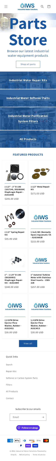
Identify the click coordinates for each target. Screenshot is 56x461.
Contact (10, 398)
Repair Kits (11, 371)
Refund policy (24, 455)
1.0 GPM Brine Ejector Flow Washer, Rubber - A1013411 (13, 324)
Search (9, 364)
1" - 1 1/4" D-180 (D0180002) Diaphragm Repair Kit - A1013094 (13, 278)
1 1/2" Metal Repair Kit (40, 188)
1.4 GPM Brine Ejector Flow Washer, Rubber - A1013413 (39, 324)
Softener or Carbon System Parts (22, 378)
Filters (9, 384)
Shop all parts (28, 64)
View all (28, 343)
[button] (6, 6)
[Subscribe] (43, 417)
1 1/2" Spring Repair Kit (14, 233)
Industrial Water (28, 80)
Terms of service (39, 455)
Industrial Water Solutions (26, 451)
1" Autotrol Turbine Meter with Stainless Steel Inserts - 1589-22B (41, 278)
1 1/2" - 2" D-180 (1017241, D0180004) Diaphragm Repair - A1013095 (15, 190)
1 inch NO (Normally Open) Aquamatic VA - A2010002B (41, 235)
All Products (28, 139)
